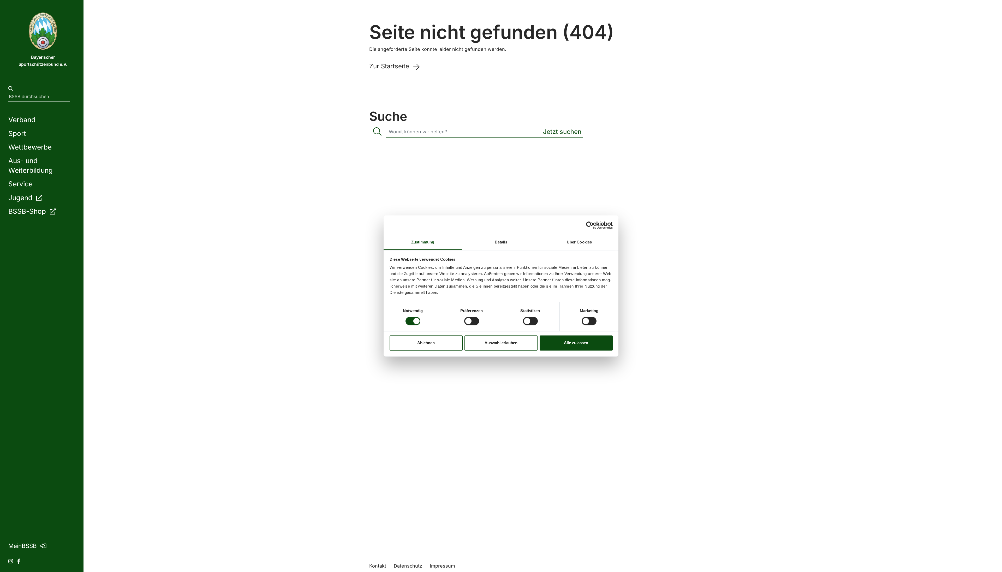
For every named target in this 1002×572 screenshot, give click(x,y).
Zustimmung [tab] (422, 242)
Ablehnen (426, 343)
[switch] (471, 321)
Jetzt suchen (562, 131)
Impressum (442, 566)
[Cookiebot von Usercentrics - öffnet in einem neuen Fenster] (590, 225)
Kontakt (377, 566)
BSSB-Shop (28, 211)
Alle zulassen (576, 343)
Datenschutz (408, 566)
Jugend (21, 198)
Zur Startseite (389, 66)
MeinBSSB (23, 545)
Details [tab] (501, 242)
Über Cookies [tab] (579, 242)
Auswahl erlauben (501, 343)
